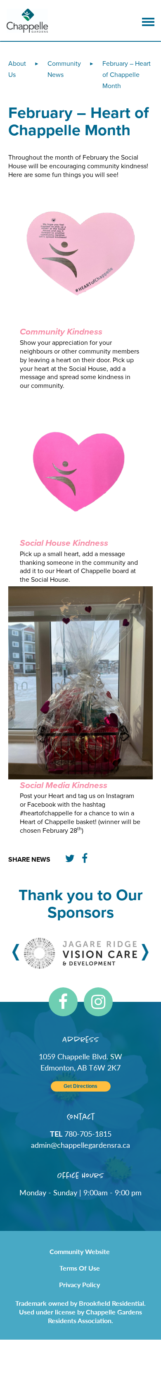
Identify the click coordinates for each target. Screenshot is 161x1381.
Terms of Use (79, 1268)
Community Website (80, 1251)
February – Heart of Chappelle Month (126, 75)
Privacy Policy (79, 1284)
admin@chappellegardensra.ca (80, 1145)
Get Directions (80, 1086)
